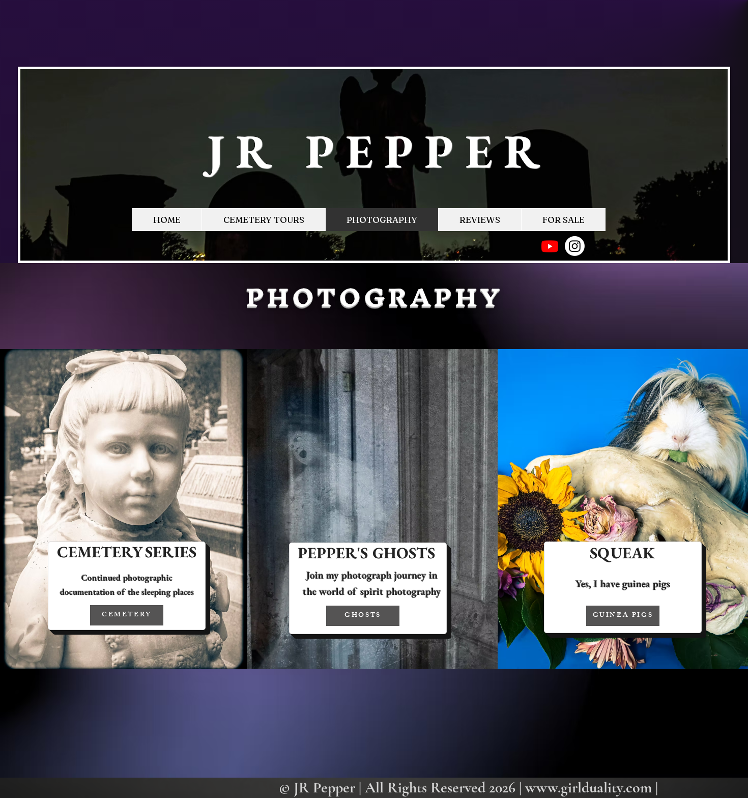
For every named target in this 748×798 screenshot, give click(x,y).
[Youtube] (550, 246)
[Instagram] (575, 246)
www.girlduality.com (588, 787)
